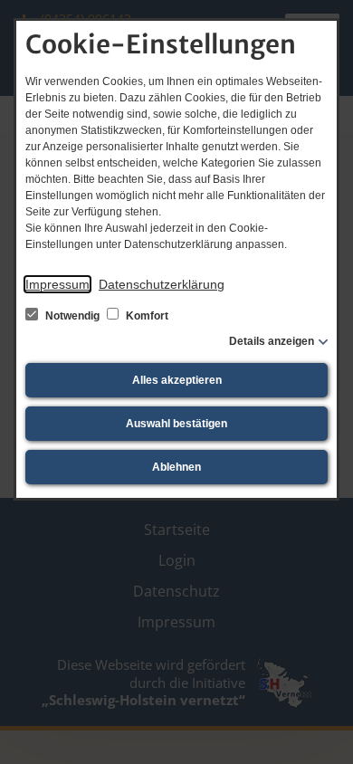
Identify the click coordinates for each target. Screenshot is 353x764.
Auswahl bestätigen (176, 423)
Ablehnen (176, 467)
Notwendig (72, 316)
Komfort (145, 316)
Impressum (57, 284)
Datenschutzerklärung (161, 284)
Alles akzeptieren (177, 380)
